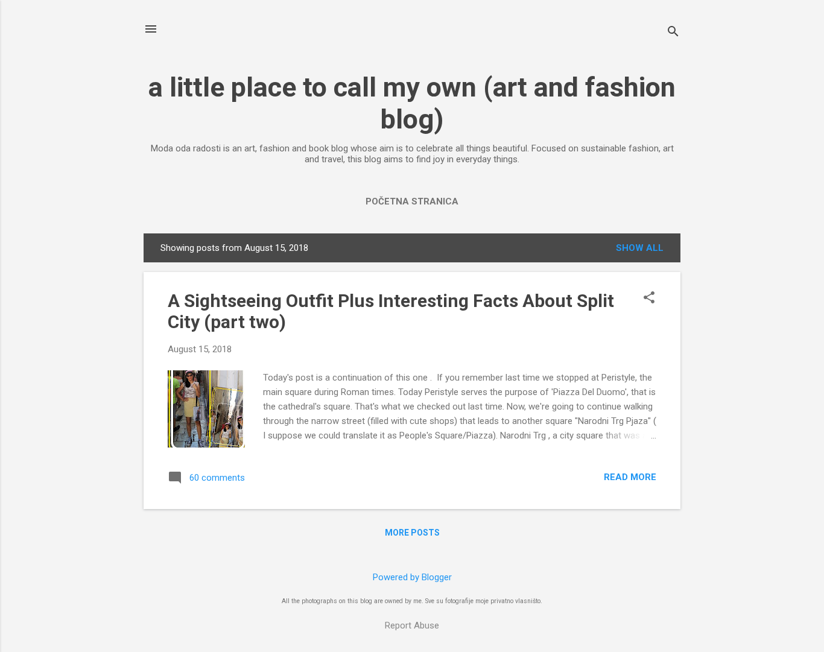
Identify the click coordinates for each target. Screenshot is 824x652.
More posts (412, 532)
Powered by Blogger (412, 577)
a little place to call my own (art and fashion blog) (412, 103)
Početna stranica (412, 201)
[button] (649, 298)
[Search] (673, 32)
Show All (640, 247)
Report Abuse (412, 625)
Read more (630, 477)
